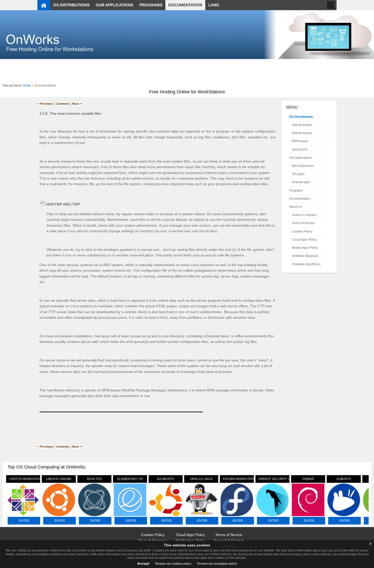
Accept (143, 563)
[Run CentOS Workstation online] (23, 516)
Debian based (301, 133)
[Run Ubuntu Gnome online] (59, 516)
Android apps (301, 182)
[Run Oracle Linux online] (201, 516)
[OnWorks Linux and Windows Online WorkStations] (43, 5)
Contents (62, 104)
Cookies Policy (302, 231)
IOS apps (298, 174)
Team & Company (304, 215)
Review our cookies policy (172, 563)
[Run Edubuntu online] (166, 516)
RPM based (300, 141)
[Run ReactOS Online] (94, 516)
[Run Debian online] (308, 516)
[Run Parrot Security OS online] (272, 516)
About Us (295, 207)
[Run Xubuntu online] (344, 516)
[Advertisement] (187, 70)
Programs (296, 190)
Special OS (299, 149)
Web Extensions (303, 166)
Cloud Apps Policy (304, 239)
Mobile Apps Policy (305, 248)
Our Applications (300, 157)
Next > (77, 104)
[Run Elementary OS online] (130, 516)
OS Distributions (301, 117)
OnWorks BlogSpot (305, 256)
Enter (24, 520)
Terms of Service (303, 223)
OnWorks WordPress (306, 264)
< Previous (45, 104)
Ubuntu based (301, 125)
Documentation (299, 198)
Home (27, 85)
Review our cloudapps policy (216, 563)
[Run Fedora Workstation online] (237, 516)
